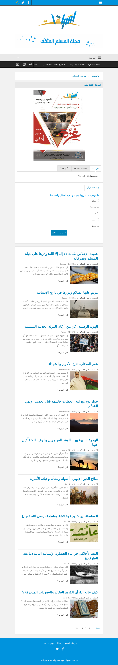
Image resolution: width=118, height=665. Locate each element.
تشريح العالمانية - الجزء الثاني (67, 64)
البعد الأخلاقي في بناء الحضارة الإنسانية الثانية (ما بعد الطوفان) (60, 556)
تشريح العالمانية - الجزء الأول (41, 64)
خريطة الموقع (71, 643)
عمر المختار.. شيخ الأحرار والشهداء (73, 364)
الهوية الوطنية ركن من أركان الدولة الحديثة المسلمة (61, 326)
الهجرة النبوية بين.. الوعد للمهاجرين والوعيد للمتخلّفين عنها (60, 442)
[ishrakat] (59, 19)
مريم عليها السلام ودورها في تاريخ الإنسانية (67, 292)
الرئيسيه (96, 76)
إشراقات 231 (76, 156)
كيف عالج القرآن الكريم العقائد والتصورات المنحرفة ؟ (60, 592)
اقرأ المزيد (63, 281)
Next (77, 628)
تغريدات (95, 168)
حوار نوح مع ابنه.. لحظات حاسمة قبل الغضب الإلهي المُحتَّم (61, 403)
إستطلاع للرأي (93, 188)
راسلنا (59, 643)
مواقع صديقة (49, 643)
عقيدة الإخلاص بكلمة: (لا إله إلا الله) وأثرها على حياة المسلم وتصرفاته (61, 256)
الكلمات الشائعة (80, 168)
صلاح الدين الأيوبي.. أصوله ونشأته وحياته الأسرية (64, 479)
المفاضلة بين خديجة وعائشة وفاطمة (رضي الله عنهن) (60, 516)
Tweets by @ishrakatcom (88, 176)
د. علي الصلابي (78, 76)
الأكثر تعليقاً (64, 168)
